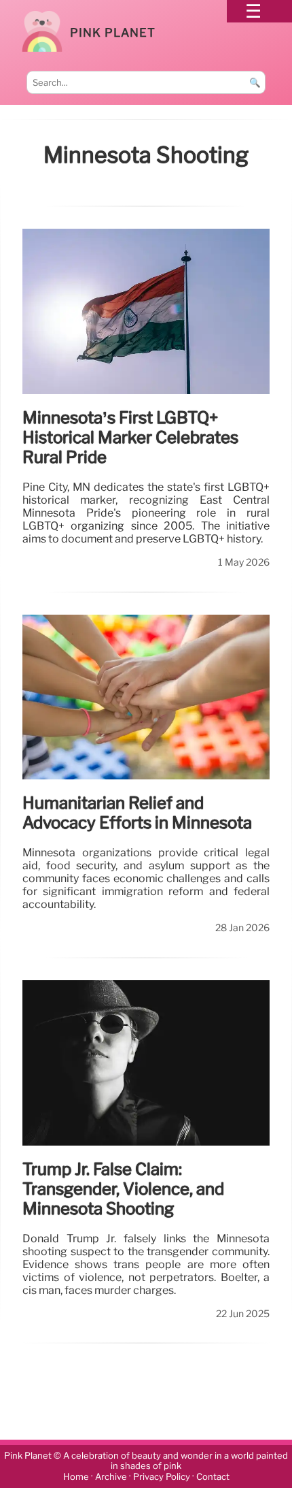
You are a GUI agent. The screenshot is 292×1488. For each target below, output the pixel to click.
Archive (111, 1477)
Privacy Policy (161, 1477)
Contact (213, 1477)
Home (76, 1477)
